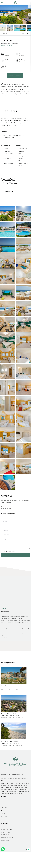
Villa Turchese (6, 686)
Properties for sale (5, 801)
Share (23, 33)
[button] (3, 28)
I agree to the (9, 551)
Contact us (3, 813)
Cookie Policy (4, 819)
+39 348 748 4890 (7, 506)
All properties (4, 33)
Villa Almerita (6, 713)
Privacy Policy (4, 816)
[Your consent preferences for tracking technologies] (28, 849)
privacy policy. (12, 551)
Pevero (17, 715)
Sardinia (3, 43)
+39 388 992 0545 (7, 508)
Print (27, 33)
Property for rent (5, 804)
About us (3, 810)
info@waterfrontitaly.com (9, 513)
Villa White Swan (7, 741)
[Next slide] (29, 14)
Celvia (17, 743)
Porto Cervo (14, 43)
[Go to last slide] (1, 14)
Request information (15, 75)
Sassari (8, 43)
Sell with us (4, 807)
